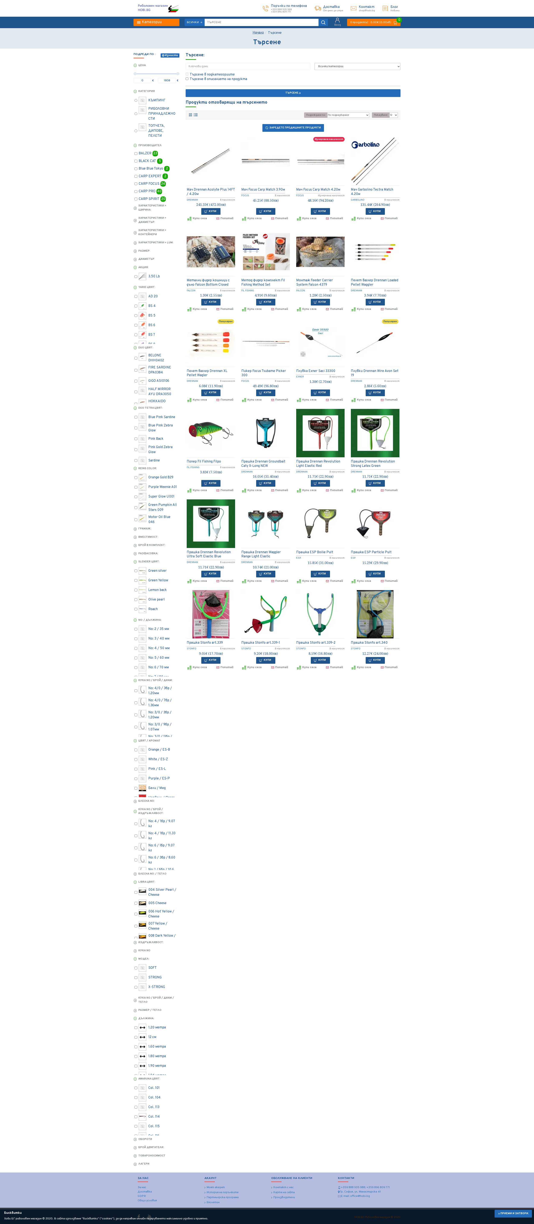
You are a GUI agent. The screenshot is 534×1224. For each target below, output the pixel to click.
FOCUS (245, 195)
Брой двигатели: (151, 1147)
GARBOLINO (357, 200)
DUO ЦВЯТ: (145, 347)
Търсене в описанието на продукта (218, 79)
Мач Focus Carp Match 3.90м (263, 190)
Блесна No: (146, 801)
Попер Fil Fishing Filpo (204, 462)
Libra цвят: (146, 882)
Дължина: (146, 1018)
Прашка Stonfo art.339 (205, 643)
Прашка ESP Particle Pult (371, 552)
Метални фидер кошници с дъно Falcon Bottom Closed (208, 282)
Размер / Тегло (149, 1010)
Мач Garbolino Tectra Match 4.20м (372, 192)
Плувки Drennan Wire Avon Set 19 (374, 373)
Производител (150, 145)
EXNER (300, 376)
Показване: (381, 115)
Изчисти (171, 55)
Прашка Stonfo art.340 (369, 643)
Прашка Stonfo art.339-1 (260, 643)
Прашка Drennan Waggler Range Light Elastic (261, 554)
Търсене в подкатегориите (212, 75)
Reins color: (147, 468)
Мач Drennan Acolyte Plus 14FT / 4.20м (211, 192)
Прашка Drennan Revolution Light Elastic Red (318, 464)
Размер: (144, 251)
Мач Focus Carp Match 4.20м (318, 190)
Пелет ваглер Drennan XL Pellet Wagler (207, 373)
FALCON (191, 290)
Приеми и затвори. (514, 1213)
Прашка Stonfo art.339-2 (315, 643)
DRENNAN (192, 200)
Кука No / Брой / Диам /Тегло (156, 1000)
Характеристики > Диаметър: (152, 220)
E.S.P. (298, 558)
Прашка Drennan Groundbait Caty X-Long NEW (263, 464)
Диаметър (146, 259)
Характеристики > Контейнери (152, 232)
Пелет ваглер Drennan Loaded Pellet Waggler (374, 282)
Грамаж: (144, 528)
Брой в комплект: (151, 545)
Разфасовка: (148, 553)
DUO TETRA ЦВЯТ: (150, 408)
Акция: (143, 267)
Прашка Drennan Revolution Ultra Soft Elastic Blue (209, 554)
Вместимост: (148, 537)
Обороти (145, 1139)
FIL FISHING (247, 290)
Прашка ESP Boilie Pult (314, 552)
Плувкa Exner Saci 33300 (315, 371)
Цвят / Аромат (149, 741)
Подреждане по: (315, 115)
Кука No (144, 950)
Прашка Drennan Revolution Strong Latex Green (373, 464)
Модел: (143, 959)
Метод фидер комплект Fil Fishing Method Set (263, 282)
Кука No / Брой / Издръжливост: (151, 811)
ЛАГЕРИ (143, 1164)
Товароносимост (151, 1155)
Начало (258, 33)
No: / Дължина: (149, 620)
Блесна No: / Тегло (152, 874)
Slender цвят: (149, 561)
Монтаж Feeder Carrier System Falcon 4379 (314, 282)
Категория (146, 91)
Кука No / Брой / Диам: (155, 680)
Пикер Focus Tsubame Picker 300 (263, 373)
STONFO (191, 648)
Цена (142, 65)
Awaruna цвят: (149, 1079)
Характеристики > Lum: (155, 242)
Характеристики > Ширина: (152, 208)
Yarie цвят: (146, 287)
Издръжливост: (151, 942)
